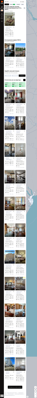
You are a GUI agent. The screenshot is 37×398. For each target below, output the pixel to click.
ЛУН (5, 392)
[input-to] (15, 76)
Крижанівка (18, 132)
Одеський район (20, 392)
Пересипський (8, 28)
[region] (31, 199)
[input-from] (8, 76)
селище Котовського (20, 59)
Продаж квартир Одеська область (12, 392)
